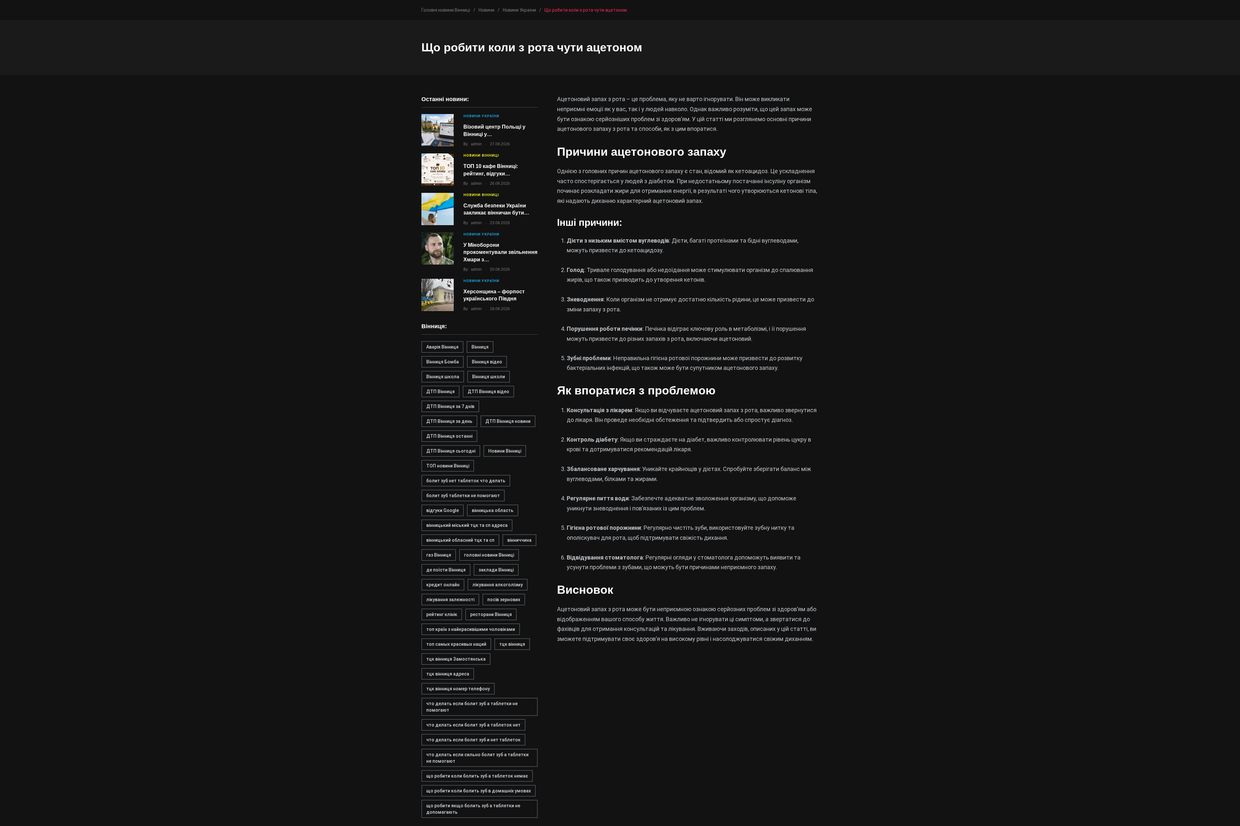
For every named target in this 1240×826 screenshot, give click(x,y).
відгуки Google (442, 510)
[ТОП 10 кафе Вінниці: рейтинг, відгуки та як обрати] (437, 169)
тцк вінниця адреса (447, 673)
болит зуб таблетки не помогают (463, 495)
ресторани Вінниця (491, 614)
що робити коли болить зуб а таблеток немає (477, 776)
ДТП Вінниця (440, 391)
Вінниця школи (488, 376)
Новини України (481, 116)
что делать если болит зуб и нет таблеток (473, 739)
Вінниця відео (487, 361)
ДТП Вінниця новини (508, 421)
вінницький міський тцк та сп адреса (467, 525)
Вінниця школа (442, 376)
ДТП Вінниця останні (449, 436)
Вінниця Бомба (442, 361)
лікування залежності (450, 599)
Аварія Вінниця (442, 347)
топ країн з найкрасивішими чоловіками (470, 629)
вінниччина (519, 540)
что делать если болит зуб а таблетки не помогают (472, 707)
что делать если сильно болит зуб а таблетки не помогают (477, 758)
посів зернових (503, 599)
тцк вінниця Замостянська (456, 659)
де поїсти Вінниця (446, 569)
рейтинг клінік (441, 614)
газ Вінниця (438, 555)
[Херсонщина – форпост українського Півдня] (437, 295)
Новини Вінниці (481, 155)
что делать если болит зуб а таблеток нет (473, 724)
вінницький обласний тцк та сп (460, 540)
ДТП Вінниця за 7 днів (450, 406)
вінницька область (492, 510)
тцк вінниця (512, 644)
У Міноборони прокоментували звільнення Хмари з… (500, 252)
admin (476, 144)
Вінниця (480, 347)
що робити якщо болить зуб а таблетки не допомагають (473, 809)
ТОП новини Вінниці (447, 465)
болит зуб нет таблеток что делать (465, 480)
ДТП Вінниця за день (449, 421)
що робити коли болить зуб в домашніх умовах (478, 790)
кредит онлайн (443, 584)
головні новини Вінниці (489, 555)
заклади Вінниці (496, 569)
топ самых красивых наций (456, 644)
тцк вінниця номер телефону (458, 688)
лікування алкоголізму (497, 584)
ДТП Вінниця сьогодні (450, 451)
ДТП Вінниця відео (488, 391)
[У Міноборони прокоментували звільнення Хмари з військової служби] (437, 248)
